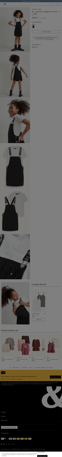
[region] (31, 454)
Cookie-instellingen (41, 452)
